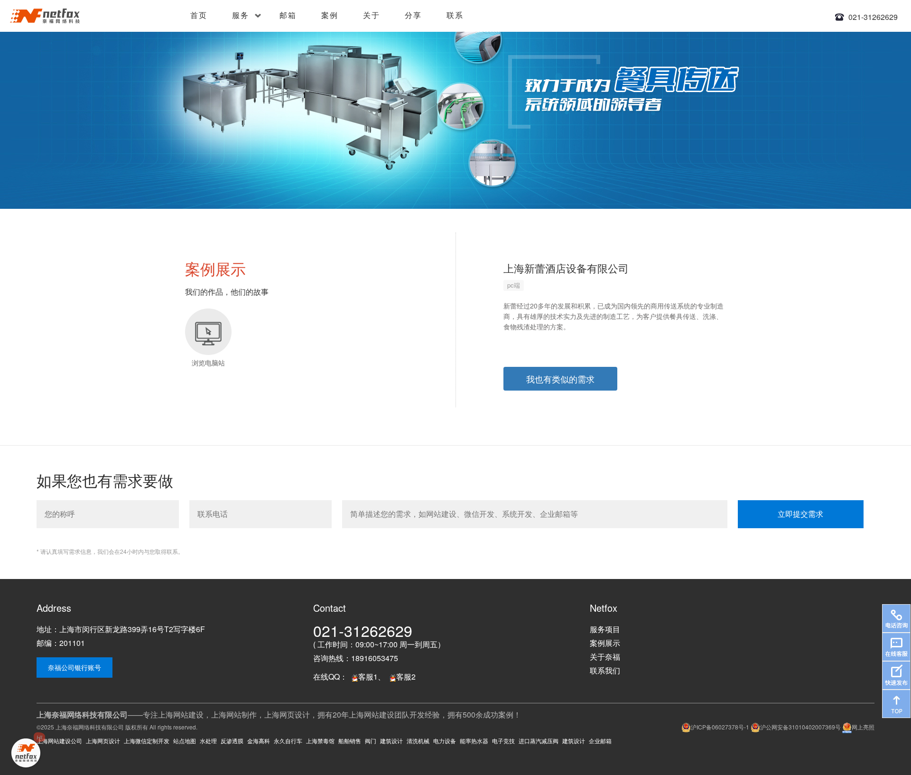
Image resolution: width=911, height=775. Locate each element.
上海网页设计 (103, 741)
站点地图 (184, 741)
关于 (371, 14)
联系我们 (605, 670)
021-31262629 (873, 16)
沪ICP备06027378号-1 (720, 727)
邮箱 (288, 14)
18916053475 (374, 658)
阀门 (370, 741)
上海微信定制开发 (146, 741)
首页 (198, 14)
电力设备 (444, 741)
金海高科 (258, 741)
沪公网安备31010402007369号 (800, 727)
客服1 (368, 676)
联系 (455, 14)
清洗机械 (418, 741)
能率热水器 (474, 741)
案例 (329, 14)
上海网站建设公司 (59, 741)
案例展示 (605, 642)
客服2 (406, 676)
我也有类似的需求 (560, 379)
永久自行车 (288, 741)
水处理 (208, 741)
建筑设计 (391, 741)
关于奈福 (605, 656)
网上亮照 (863, 727)
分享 (413, 14)
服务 (240, 14)
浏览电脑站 (208, 362)
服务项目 (605, 629)
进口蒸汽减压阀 (538, 741)
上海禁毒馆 (320, 741)
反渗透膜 (232, 741)
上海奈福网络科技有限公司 (90, 727)
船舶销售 (349, 741)
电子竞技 (503, 741)
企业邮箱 (600, 741)
